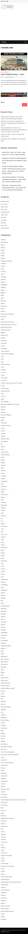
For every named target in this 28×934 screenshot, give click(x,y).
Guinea (2, 492)
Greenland (3, 476)
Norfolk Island (4, 677)
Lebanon (3, 569)
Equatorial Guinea (5, 425)
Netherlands (4, 656)
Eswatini (3, 433)
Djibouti (3, 409)
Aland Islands (4, 242)
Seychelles (3, 773)
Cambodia (3, 340)
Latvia (2, 566)
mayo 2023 (4, 220)
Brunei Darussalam (6, 330)
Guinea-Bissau (4, 494)
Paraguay (3, 709)
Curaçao (3, 396)
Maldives (3, 598)
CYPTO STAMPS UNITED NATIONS (13, 190)
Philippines (4, 717)
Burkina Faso (4, 335)
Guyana (3, 497)
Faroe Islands (4, 441)
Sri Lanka (3, 810)
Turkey (2, 861)
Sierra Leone (4, 776)
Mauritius (3, 614)
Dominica (3, 412)
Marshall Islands (5, 606)
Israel (2, 529)
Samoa (3, 757)
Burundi (3, 338)
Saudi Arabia (4, 765)
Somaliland (4, 794)
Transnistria (4, 853)
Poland (3, 723)
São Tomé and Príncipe (7, 762)
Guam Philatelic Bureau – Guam (12, 74)
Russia (2, 739)
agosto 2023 (4, 215)
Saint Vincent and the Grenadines (9, 754)
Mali (2, 600)
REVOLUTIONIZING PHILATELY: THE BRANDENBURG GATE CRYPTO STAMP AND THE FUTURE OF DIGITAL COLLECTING (14, 130)
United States (4, 885)
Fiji (1, 444)
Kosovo (3, 555)
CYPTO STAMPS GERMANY (18, 154)
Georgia (3, 462)
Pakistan (3, 696)
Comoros (3, 372)
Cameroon (3, 343)
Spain (2, 808)
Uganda (3, 871)
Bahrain (3, 282)
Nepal (2, 654)
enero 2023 (4, 225)
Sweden (3, 823)
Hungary (3, 508)
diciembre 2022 (5, 228)
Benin (2, 298)
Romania (3, 736)
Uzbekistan (4, 892)
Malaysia (3, 595)
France (2, 449)
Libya (2, 577)
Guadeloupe (4, 481)
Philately (6, 72)
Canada (3, 346)
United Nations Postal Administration (11, 882)
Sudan (2, 813)
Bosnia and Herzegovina (7, 314)
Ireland (3, 524)
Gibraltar (3, 470)
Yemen (2, 914)
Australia (3, 271)
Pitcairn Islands (5, 720)
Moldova (3, 624)
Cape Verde (4, 348)
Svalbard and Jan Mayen (7, 818)
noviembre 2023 (5, 212)
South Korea (4, 802)
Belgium (3, 293)
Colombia (3, 370)
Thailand (3, 839)
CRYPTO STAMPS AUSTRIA (13, 182)
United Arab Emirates (6, 877)
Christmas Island (5, 364)
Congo (2, 375)
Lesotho (3, 571)
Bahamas (3, 279)
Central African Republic (7, 354)
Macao (2, 587)
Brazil (2, 319)
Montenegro (4, 632)
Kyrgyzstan (4, 561)
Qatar (2, 731)
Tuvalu (2, 869)
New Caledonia (5, 659)
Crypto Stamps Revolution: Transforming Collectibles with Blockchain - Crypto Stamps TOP (14, 179)
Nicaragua (3, 667)
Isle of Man (4, 526)
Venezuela (3, 900)
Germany (3, 465)
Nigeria (3, 672)
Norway (3, 691)
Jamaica (3, 537)
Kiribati (3, 553)
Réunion (3, 733)
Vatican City (4, 898)
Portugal (3, 725)
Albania (3, 245)
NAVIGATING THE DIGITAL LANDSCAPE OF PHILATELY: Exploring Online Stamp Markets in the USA (13, 123)
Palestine (3, 701)
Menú (4, 42)
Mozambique (4, 640)
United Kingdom (5, 879)
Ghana (2, 468)
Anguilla (3, 258)
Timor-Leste (4, 842)
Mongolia (3, 630)
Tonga (2, 850)
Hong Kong (4, 505)
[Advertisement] (14, 26)
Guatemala (4, 486)
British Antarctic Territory (8, 322)
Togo (2, 845)
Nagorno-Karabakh (6, 646)
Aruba (2, 269)
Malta (2, 603)
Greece (3, 473)
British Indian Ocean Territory (9, 324)
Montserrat (4, 635)
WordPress (3, 931)
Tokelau (3, 847)
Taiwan (3, 831)
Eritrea (2, 428)
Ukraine (3, 874)
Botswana (3, 316)
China (2, 362)
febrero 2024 (4, 207)
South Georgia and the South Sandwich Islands (13, 800)
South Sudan (4, 805)
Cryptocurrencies (5, 391)
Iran (2, 518)
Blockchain (4, 306)
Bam (8, 931)
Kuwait (3, 558)
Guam (2, 72)
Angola (3, 255)
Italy (2, 531)
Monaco (3, 627)
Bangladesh (4, 285)
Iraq (2, 521)
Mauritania (4, 611)
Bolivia (2, 308)
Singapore (3, 778)
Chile (2, 359)
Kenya (2, 550)
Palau (2, 699)
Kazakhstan (4, 547)
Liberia (2, 574)
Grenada (3, 478)
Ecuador (3, 417)
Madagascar (4, 590)
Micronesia (4, 622)
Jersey (2, 542)
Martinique (4, 608)
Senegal (3, 768)
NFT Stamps (4, 664)
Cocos (2, 367)
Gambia (3, 460)
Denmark (3, 407)
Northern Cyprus (5, 685)
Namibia (3, 648)
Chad (2, 356)
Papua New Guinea (6, 707)
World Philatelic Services (7, 911)
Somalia (3, 792)
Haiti (2, 500)
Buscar (3, 102)
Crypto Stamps (5, 388)
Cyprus (2, 399)
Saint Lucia (4, 749)
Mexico (3, 619)
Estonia (3, 431)
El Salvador (4, 423)
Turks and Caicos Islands (7, 866)
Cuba (2, 393)
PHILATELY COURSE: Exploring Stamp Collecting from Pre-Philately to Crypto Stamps (14, 160)
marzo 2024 (4, 204)
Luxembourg (4, 585)
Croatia (3, 385)
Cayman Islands (5, 351)
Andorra (3, 253)
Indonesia (3, 516)
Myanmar (3, 643)
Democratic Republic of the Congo (10, 404)
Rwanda (3, 741)
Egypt (2, 420)
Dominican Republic (6, 415)
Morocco (3, 638)
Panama (3, 704)
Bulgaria (3, 332)
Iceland (3, 510)
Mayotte (3, 616)
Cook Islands (4, 378)
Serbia (2, 770)
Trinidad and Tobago (6, 855)
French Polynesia (5, 454)
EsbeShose (5, 158)
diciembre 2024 (5, 201)
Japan (2, 539)
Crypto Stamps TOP (9, 77)
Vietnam (3, 903)
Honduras (3, 502)
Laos (2, 563)
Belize (2, 295)
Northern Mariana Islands (7, 688)
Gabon (2, 457)
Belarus (3, 290)
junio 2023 (3, 217)
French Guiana (4, 452)
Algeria (3, 250)
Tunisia (3, 858)
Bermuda (3, 301)
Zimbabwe (3, 919)
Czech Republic (5, 401)
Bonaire (3, 311)
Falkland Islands (5, 439)
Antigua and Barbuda (6, 261)
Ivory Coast (4, 534)
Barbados (3, 287)
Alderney (3, 247)
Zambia (3, 916)
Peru (2, 712)
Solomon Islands (5, 789)
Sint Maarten (4, 781)
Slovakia (3, 784)
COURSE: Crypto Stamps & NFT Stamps (11, 383)
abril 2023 (3, 223)
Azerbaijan (3, 277)
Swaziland (3, 821)
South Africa (4, 797)
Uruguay (3, 887)
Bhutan (3, 303)
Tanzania (3, 837)
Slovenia (3, 786)
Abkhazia (3, 239)
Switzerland (4, 826)
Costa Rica (4, 380)
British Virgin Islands (6, 327)
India (2, 513)
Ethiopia (3, 436)
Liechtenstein (4, 579)
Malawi (3, 593)
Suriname (3, 815)
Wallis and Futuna (5, 906)
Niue (2, 675)
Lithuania (3, 582)
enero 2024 (4, 209)
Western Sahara (5, 908)
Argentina (3, 263)
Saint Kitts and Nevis (6, 746)
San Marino (4, 760)
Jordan (3, 545)
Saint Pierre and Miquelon (8, 752)
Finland (3, 447)
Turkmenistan (4, 863)
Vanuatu (3, 895)
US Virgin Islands (5, 890)
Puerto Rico (4, 728)
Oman (2, 693)
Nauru (2, 651)
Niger (2, 669)
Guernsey (3, 489)
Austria (3, 274)
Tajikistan (3, 834)
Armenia (3, 266)
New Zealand (4, 662)
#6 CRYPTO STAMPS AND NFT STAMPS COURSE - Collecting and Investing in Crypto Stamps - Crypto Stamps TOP (13, 169)
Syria (2, 829)
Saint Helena (4, 744)
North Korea (4, 680)
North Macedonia (5, 683)
